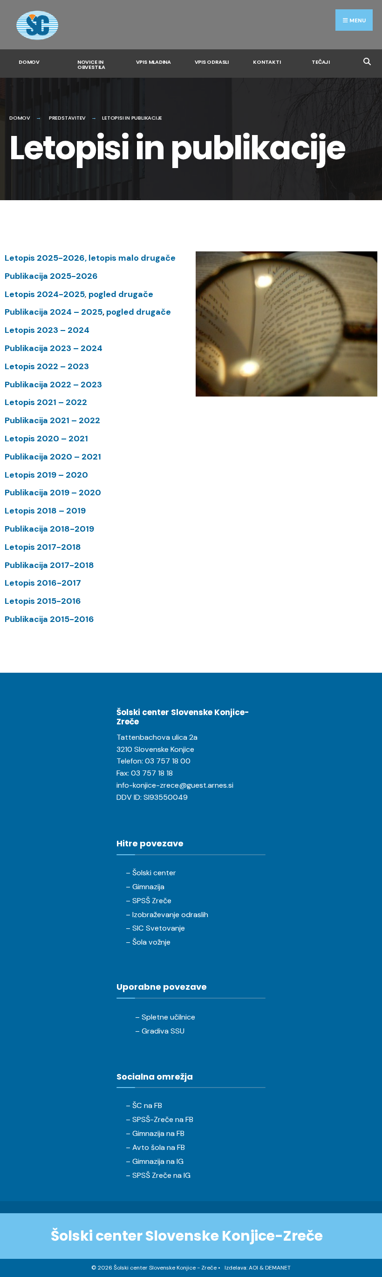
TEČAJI (321, 62)
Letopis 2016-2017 (43, 582)
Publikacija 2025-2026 (51, 276)
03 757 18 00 (168, 761)
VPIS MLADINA (153, 62)
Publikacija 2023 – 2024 (53, 348)
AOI (253, 1267)
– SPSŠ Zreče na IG (158, 1175)
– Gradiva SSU (159, 1031)
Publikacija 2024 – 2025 (53, 312)
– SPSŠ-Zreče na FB (159, 1119)
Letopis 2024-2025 (45, 294)
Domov (29, 62)
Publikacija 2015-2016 (49, 619)
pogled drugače (121, 294)
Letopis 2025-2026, (47, 258)
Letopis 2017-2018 (43, 547)
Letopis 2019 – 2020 (46, 474)
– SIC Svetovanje (155, 928)
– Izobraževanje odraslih (167, 914)
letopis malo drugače (132, 258)
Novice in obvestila (91, 64)
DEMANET (278, 1267)
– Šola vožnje (148, 942)
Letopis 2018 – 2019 (45, 510)
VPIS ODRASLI (212, 62)
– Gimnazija (145, 887)
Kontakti (266, 62)
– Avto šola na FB (155, 1147)
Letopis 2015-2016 (43, 601)
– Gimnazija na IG (155, 1161)
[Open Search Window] (367, 60)
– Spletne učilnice (165, 1017)
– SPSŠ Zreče (148, 900)
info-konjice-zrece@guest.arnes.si (174, 785)
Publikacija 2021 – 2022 (52, 420)
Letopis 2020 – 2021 (46, 438)
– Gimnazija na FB (155, 1133)
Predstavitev (67, 118)
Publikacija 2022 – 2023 (53, 384)
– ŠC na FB (144, 1105)
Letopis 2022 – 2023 (47, 366)
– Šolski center (151, 873)
